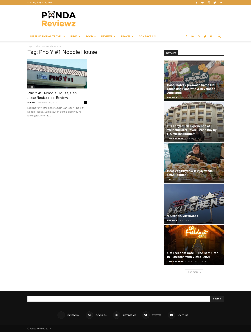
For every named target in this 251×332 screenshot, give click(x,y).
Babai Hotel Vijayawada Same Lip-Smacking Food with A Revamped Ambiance (191, 89)
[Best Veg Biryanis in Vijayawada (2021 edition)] (194, 163)
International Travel (46, 36)
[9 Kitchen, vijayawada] (194, 204)
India (74, 36)
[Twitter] (215, 2)
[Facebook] (196, 2)
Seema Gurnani (175, 138)
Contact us (147, 36)
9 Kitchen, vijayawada (182, 216)
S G (169, 179)
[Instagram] (208, 2)
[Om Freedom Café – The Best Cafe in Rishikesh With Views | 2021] (194, 245)
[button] (219, 36)
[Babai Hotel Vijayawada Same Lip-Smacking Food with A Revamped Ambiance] (194, 81)
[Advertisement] (157, 18)
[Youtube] (221, 2)
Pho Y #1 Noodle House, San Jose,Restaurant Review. (52, 95)
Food (89, 36)
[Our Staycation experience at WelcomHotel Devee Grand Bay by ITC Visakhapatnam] (194, 122)
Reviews (106, 36)
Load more (192, 272)
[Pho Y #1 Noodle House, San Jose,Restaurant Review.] (57, 73)
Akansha (172, 97)
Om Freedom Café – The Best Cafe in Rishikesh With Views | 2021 (192, 255)
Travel (125, 36)
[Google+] (202, 2)
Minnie (31, 102)
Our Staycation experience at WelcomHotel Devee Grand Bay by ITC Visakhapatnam (192, 130)
